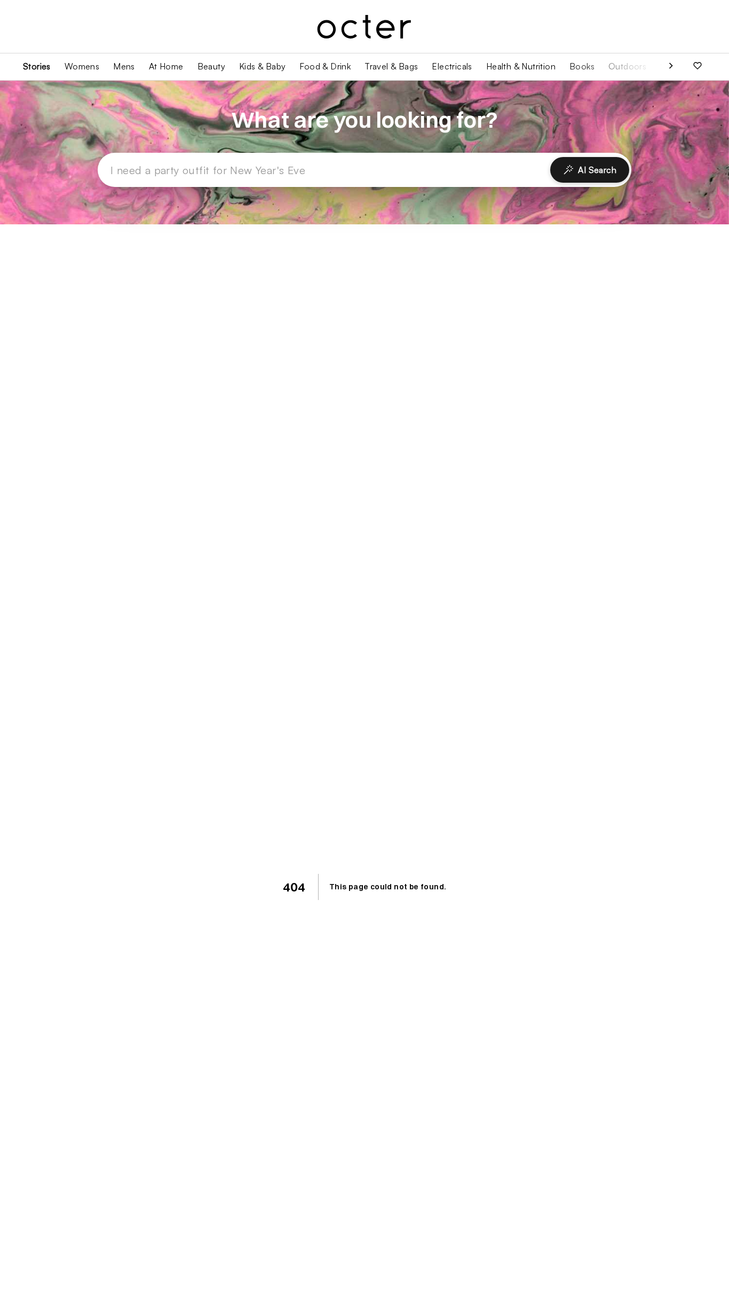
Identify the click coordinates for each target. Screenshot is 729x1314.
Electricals (452, 66)
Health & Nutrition (521, 66)
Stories (37, 66)
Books (582, 66)
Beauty (211, 66)
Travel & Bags (391, 66)
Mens (124, 66)
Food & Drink (325, 66)
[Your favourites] (697, 66)
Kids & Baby (262, 66)
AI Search (597, 170)
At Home (166, 66)
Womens (82, 66)
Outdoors (627, 66)
